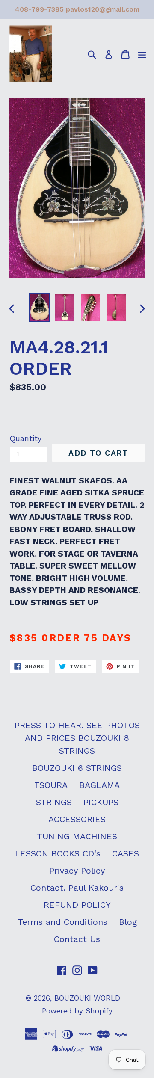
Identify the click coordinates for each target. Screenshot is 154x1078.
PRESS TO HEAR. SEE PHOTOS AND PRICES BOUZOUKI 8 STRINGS (77, 738)
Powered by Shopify (77, 1011)
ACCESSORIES (77, 819)
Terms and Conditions (62, 922)
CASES (125, 853)
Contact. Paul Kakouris (77, 888)
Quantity (25, 438)
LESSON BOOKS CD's (58, 853)
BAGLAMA (99, 785)
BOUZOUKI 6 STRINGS (77, 768)
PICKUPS (100, 802)
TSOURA (51, 785)
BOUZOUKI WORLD (87, 998)
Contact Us (77, 939)
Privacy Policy (77, 870)
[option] (39, 307)
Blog (128, 922)
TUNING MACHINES (77, 836)
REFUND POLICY (77, 905)
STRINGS (54, 802)
